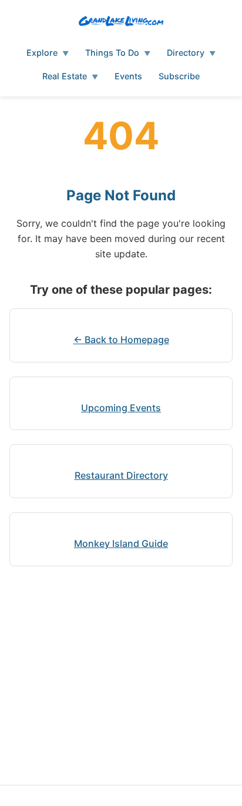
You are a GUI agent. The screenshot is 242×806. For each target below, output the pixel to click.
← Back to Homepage (121, 339)
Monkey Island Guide (121, 543)
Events (128, 76)
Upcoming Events (121, 408)
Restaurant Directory (121, 475)
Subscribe (179, 76)
